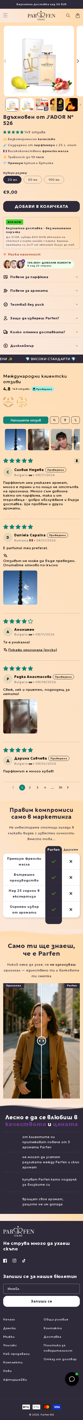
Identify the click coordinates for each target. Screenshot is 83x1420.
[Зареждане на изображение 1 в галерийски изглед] (12, 104)
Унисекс (10, 1345)
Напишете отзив (26, 420)
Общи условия (56, 1319)
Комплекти (13, 1362)
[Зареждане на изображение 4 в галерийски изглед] (57, 104)
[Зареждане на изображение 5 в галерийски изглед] (72, 104)
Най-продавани (16, 1354)
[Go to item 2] (38, 439)
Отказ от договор (60, 1359)
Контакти (53, 1328)
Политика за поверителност (58, 1348)
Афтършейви (15, 1380)
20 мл (12, 180)
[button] (68, 15)
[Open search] (54, 420)
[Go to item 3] (61, 439)
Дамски (9, 1328)
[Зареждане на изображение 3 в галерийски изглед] (42, 104)
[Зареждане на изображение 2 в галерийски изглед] (27, 104)
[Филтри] (65, 420)
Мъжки (9, 1337)
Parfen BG (47, 1414)
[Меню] (5, 15)
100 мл (54, 180)
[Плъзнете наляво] (5, 61)
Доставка (52, 1337)
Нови (7, 1371)
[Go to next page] (69, 788)
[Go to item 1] (15, 439)
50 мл (32, 180)
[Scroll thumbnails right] (74, 439)
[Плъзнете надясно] (77, 61)
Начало (9, 1319)
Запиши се (41, 1301)
